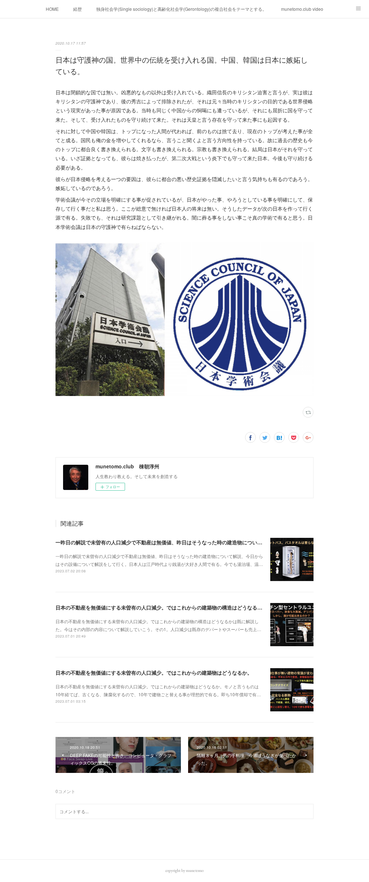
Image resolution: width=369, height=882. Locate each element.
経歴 (77, 9)
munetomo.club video (302, 9)
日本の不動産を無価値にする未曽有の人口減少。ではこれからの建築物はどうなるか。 (153, 672)
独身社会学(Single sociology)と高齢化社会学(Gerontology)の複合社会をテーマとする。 (181, 9)
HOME (52, 9)
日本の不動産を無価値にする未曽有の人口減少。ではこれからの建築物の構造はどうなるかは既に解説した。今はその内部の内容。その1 (210, 607)
